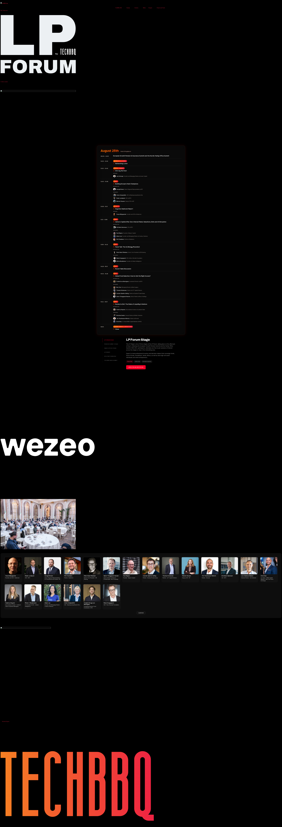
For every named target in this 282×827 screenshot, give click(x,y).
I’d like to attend (4, 81)
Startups (128, 7)
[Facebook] (2, 747)
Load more (141, 613)
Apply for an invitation (136, 367)
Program (150, 7)
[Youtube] (96, 747)
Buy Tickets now (4, 10)
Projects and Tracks (161, 7)
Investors (136, 7)
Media (144, 7)
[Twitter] (2, 742)
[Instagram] (96, 742)
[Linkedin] (189, 742)
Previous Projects (5, 721)
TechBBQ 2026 (118, 7)
